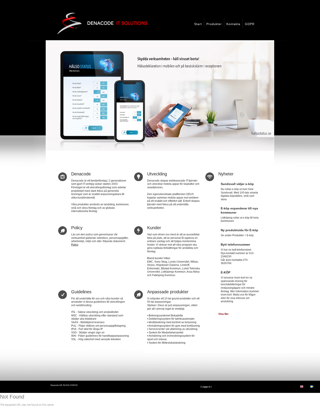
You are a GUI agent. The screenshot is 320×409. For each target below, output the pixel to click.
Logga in (206, 403)
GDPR (249, 24)
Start (198, 24)
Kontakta (233, 24)
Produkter (214, 24)
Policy (74, 244)
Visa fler (223, 314)
